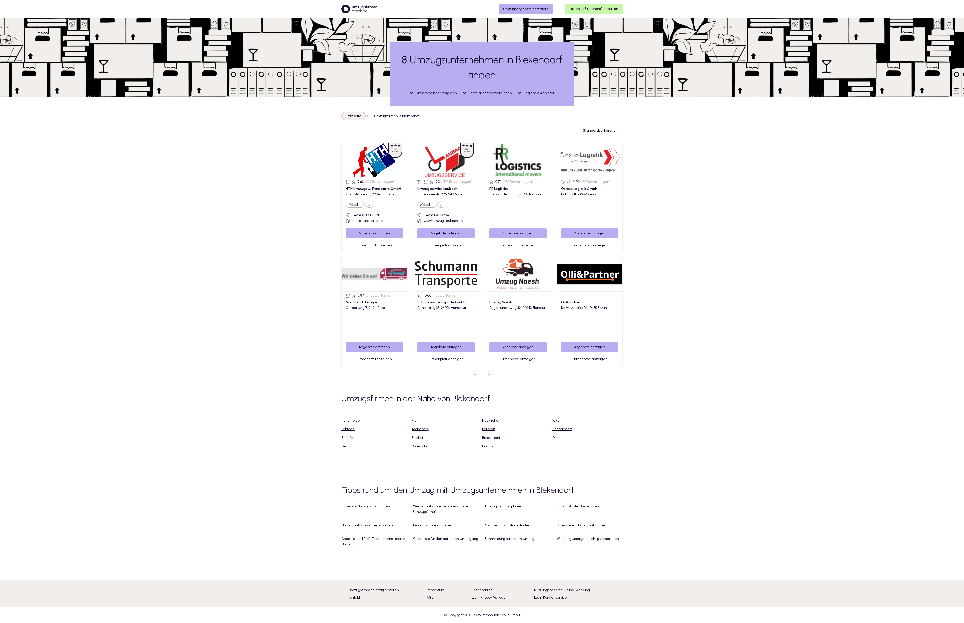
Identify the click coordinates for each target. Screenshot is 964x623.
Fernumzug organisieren (432, 525)
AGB (430, 597)
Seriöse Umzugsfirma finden (507, 525)
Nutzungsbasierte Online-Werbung (562, 590)
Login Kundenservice (550, 597)
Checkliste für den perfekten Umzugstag (445, 539)
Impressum (435, 590)
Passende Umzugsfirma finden (365, 506)
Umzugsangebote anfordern (525, 9)
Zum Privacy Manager (489, 597)
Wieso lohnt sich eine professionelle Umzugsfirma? (440, 509)
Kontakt (354, 597)
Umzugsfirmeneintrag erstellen (373, 590)
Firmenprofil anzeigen (374, 245)
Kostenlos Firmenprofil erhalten (593, 9)
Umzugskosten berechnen (578, 506)
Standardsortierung (599, 130)
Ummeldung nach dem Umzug (509, 539)
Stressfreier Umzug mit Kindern (582, 525)
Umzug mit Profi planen (503, 506)
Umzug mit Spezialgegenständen (368, 525)
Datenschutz (482, 590)
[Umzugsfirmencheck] (359, 9)
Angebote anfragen (374, 233)
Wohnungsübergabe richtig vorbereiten (588, 539)
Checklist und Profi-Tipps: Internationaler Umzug (373, 541)
